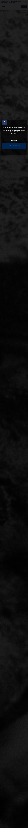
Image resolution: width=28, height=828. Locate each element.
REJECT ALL (14, 140)
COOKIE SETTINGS (14, 151)
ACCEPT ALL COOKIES (14, 145)
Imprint (16, 134)
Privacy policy (13, 134)
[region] (14, 137)
